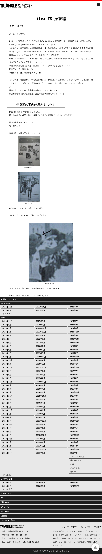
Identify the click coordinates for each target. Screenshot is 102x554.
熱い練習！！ (75, 460)
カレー (73, 472)
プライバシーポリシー (83, 527)
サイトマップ (67, 527)
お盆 (72, 464)
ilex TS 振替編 (77, 456)
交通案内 (97, 527)
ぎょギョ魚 (75, 468)
